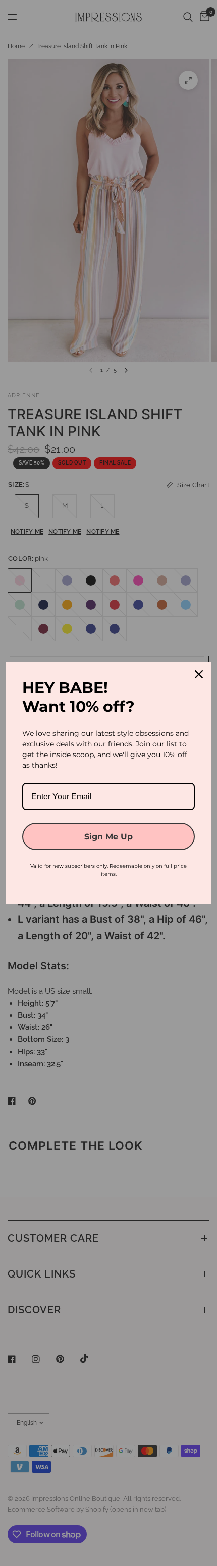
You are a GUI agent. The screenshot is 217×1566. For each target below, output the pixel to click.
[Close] (199, 674)
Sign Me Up (108, 836)
